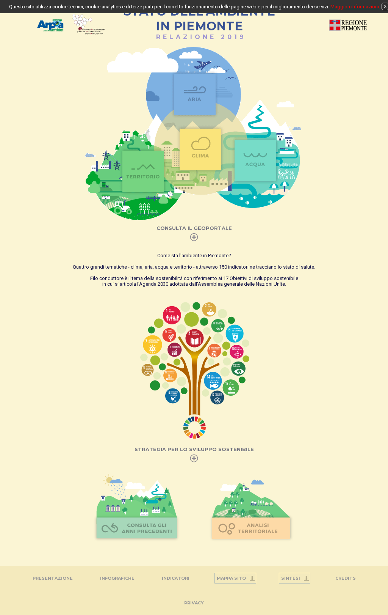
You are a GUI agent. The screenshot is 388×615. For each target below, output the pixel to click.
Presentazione (53, 578)
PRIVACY (194, 603)
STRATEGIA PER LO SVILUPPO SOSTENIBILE (194, 449)
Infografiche (117, 578)
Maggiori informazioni (354, 6)
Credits (345, 578)
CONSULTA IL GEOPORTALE (194, 228)
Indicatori (175, 578)
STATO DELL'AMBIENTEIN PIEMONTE (199, 22)
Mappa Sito (231, 578)
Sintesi (290, 578)
